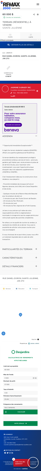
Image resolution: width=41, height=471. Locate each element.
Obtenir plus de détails (22, 45)
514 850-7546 (11, 443)
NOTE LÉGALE (19, 423)
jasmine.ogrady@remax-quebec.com (20, 444)
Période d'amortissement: (12, 396)
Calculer (21, 412)
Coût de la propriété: (10, 366)
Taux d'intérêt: (8, 389)
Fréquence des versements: (13, 404)
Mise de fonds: (8, 374)
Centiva (24, 468)
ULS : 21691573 (7, 53)
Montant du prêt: (9, 381)
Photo (10, 37)
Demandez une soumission (13, 125)
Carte (31, 37)
